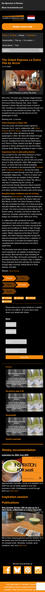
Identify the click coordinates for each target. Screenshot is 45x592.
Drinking (13, 35)
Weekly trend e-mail (22, 26)
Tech (17, 45)
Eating (4, 35)
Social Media (7, 45)
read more (14, 490)
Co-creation (28, 40)
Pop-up (18, 40)
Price (23, 278)
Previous (3, 82)
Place (9, 284)
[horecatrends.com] (13, 18)
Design (21, 35)
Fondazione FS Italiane (14, 169)
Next (41, 82)
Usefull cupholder (13, 439)
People (9, 291)
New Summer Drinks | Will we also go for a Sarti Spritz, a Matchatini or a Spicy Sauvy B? (22, 508)
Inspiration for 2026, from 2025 (15, 455)
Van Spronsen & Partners (12, 3)
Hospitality (31, 35)
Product (9, 278)
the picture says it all (15, 391)
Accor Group (16, 130)
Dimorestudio (17, 196)
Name (8, 319)
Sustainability (7, 40)
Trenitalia (39, 167)
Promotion (22, 284)
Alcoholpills (11, 415)
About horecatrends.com (12, 7)
